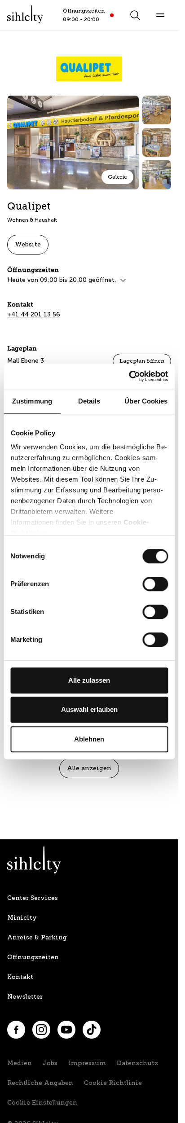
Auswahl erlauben (89, 709)
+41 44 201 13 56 (33, 314)
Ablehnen (89, 739)
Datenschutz (137, 1063)
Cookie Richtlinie (113, 1083)
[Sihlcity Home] (25, 14)
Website (28, 244)
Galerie (117, 177)
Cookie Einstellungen (42, 1102)
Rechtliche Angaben (40, 1083)
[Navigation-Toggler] (160, 15)
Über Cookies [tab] (145, 401)
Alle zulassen (89, 680)
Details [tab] (89, 401)
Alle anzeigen (89, 768)
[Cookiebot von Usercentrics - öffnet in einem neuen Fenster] (128, 376)
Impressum (87, 1063)
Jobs (50, 1063)
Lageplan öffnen (141, 361)
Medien (19, 1063)
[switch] (155, 584)
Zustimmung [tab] (32, 401)
